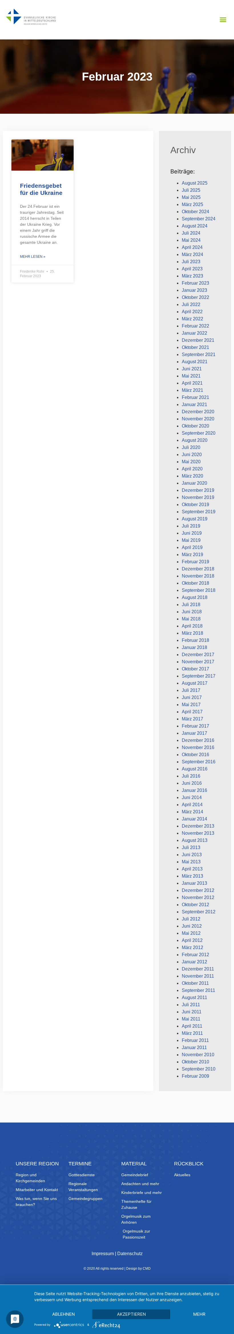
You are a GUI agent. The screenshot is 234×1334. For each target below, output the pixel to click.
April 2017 (192, 711)
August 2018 (194, 597)
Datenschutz (130, 1253)
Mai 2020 (191, 461)
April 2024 (192, 247)
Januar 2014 (194, 818)
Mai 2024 (191, 240)
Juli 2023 (191, 261)
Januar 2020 (194, 483)
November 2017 (198, 661)
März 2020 (192, 476)
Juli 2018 (191, 604)
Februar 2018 (195, 640)
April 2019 (192, 547)
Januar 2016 (194, 790)
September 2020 (198, 433)
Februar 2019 (195, 561)
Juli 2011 (191, 1004)
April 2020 (192, 468)
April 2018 (192, 626)
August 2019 (194, 518)
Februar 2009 (195, 1076)
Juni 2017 (192, 697)
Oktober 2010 (195, 1061)
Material (134, 1164)
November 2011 (198, 976)
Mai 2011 (191, 1019)
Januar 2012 (194, 961)
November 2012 (198, 897)
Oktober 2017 (195, 668)
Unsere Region (37, 1164)
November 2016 (198, 747)
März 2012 (192, 947)
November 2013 (198, 833)
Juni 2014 (192, 797)
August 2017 (194, 683)
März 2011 (192, 1033)
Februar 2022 (195, 325)
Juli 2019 (191, 526)
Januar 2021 (194, 404)
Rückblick (188, 1164)
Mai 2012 (191, 933)
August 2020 (194, 440)
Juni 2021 (192, 368)
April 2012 (192, 940)
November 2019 (198, 497)
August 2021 (194, 361)
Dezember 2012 (198, 890)
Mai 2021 (191, 376)
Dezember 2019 (198, 490)
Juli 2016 (191, 776)
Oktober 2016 (195, 754)
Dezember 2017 (198, 654)
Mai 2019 (191, 540)
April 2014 (192, 804)
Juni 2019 (192, 533)
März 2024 (192, 254)
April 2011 (192, 1026)
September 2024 (198, 218)
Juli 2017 (191, 690)
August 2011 (194, 997)
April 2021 (192, 383)
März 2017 (192, 718)
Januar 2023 (194, 290)
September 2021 (198, 354)
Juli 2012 (191, 918)
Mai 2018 (191, 618)
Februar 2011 (195, 1040)
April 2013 (192, 868)
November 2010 (198, 1054)
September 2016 (198, 761)
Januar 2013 (194, 883)
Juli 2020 (191, 447)
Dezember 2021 (198, 340)
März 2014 (192, 811)
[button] (222, 19)
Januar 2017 (194, 733)
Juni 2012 (192, 926)
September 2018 (198, 590)
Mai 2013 (191, 861)
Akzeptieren (131, 1314)
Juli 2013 (191, 847)
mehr (199, 1314)
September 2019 (198, 511)
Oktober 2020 (195, 426)
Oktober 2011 (195, 983)
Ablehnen (63, 1314)
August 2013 (194, 840)
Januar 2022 (194, 333)
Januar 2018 (194, 647)
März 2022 (192, 318)
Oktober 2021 (195, 347)
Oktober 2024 (195, 211)
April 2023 (192, 268)
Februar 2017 (195, 726)
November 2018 (198, 576)
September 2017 (198, 676)
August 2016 (194, 768)
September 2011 (198, 990)
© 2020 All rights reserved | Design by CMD (117, 1269)
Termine (80, 1164)
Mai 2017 (191, 704)
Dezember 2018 (198, 568)
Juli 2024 (191, 233)
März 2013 (192, 876)
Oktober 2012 (195, 904)
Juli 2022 (191, 304)
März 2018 (192, 633)
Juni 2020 (192, 454)
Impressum (103, 1253)
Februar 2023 (195, 283)
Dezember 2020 (198, 411)
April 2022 (192, 311)
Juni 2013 (192, 854)
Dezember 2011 (198, 968)
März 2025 (192, 204)
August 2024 (194, 225)
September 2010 (198, 1069)
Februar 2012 (195, 954)
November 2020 (198, 418)
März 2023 (192, 275)
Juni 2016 (192, 783)
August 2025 (194, 183)
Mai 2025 (191, 197)
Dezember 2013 (198, 826)
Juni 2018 (192, 611)
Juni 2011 (191, 1011)
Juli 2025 (191, 190)
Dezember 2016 (198, 740)
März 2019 (192, 554)
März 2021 (192, 390)
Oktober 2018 (195, 583)
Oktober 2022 (195, 297)
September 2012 (198, 911)
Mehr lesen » (32, 257)
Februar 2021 (195, 397)
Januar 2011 (194, 1047)
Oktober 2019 (195, 504)
